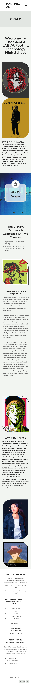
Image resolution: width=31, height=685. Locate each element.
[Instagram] (20, 681)
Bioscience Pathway (16, 633)
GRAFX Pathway (16, 628)
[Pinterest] (27, 681)
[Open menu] (27, 5)
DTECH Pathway (16, 630)
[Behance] (23, 681)
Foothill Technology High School (14, 647)
